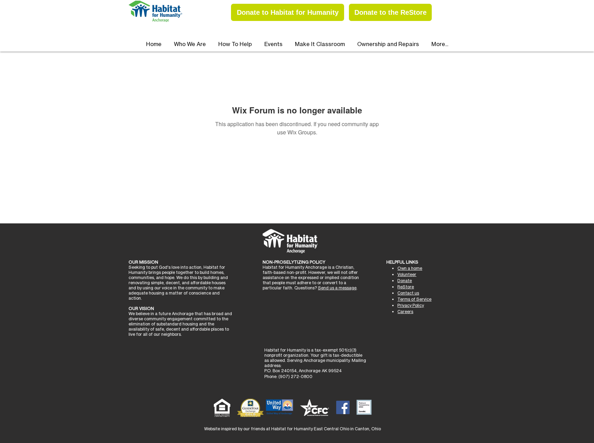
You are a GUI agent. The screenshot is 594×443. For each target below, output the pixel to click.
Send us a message (337, 287)
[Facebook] (343, 407)
